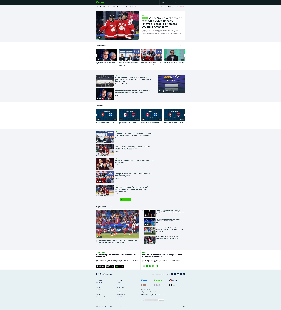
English (107, 306)
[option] (148, 300)
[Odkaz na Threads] (157, 266)
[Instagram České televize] (172, 274)
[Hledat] (175, 2)
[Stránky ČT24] (144, 281)
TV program (99, 280)
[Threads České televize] (184, 274)
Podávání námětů (121, 294)
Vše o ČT (98, 299)
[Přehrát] (98, 59)
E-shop (98, 294)
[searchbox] (167, 2)
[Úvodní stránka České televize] (104, 274)
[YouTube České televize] (178, 274)
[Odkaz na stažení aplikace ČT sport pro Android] (110, 266)
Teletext (98, 287)
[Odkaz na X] (150, 266)
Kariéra (119, 292)
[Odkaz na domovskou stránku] (102, 2)
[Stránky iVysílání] (173, 281)
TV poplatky (99, 285)
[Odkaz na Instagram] (143, 266)
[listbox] (154, 300)
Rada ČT (119, 289)
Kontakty (119, 299)
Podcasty (98, 289)
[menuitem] (99, 7)
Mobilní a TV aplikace (101, 296)
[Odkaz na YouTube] (153, 266)
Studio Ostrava (120, 287)
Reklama (119, 282)
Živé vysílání (99, 282)
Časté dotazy (120, 296)
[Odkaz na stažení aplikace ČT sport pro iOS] (100, 266)
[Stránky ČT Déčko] (143, 285)
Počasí (97, 292)
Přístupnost (122, 306)
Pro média (119, 280)
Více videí (183, 46)
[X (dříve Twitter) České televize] (181, 274)
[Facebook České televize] (175, 274)
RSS (184, 306)
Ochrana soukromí (114, 306)
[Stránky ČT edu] (172, 285)
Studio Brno (120, 285)
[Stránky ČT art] (157, 285)
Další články (124, 199)
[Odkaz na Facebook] (147, 266)
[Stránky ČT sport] (158, 281)
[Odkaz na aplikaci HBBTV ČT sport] (119, 266)
